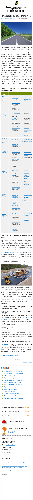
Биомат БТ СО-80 (8, 415)
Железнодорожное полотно (27, 362)
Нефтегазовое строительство (12, 382)
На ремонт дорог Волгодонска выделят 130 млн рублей (16, 462)
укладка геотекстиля (28, 97)
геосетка (13, 163)
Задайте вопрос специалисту (17, 428)
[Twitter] (3, 368)
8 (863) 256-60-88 (15, 11)
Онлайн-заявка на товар (16, 421)
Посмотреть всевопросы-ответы (11, 432)
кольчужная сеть (15, 113)
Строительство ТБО (9, 391)
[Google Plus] (8, 368)
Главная (2, 18)
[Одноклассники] (5, 368)
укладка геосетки (27, 152)
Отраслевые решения (9, 18)
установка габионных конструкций (26, 172)
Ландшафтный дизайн (10, 395)
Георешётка (4, 344)
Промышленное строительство (13, 384)
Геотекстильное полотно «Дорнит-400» (14, 407)
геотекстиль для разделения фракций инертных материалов (16, 207)
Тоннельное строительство (11, 393)
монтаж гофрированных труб (27, 180)
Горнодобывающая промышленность (14, 380)
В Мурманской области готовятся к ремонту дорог (15, 470)
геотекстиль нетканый (16, 152)
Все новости (5, 474)
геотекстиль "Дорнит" (16, 103)
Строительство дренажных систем (13, 377)
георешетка (14, 132)
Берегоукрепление (9, 375)
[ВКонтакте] (1, 368)
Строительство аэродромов (12, 386)
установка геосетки (28, 213)
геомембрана (14, 170)
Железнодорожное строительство (13, 373)
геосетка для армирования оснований (14, 202)
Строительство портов (10, 389)
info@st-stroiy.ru (10, 445)
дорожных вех (27, 250)
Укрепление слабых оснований (4, 195)
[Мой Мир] (7, 368)
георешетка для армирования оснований (15, 229)
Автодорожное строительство (13, 371)
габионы (13, 175)
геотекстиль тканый (15, 159)
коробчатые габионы (16, 126)
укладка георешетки (28, 139)
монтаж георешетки (28, 195)
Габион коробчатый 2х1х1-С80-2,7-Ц (13, 411)
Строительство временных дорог (5, 152)
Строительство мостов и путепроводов (5, 171)
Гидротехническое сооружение (10, 355)
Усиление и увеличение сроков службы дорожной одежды (5, 215)
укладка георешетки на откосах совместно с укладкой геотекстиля (28, 133)
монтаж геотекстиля (28, 141)
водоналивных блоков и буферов (11, 252)
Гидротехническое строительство (13, 398)
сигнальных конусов (14, 250)
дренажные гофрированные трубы (15, 98)
